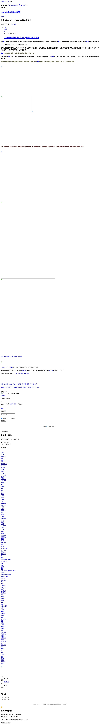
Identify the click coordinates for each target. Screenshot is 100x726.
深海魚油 (3, 542)
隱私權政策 (58, 704)
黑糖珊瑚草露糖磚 (6, 574)
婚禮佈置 (3, 587)
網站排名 (3, 580)
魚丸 (10, 384)
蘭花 (2, 557)
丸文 (36, 384)
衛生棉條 (3, 638)
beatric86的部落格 (11, 12)
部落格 (6, 29)
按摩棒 (2, 628)
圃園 (2, 656)
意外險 (2, 546)
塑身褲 (2, 660)
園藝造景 (3, 552)
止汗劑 (2, 473)
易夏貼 (34, 387)
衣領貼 (2, 452)
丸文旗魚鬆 (4, 387)
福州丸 (2, 497)
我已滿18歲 (3, 722)
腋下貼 (2, 471)
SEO (2, 581)
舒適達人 (3, 639)
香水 (2, 652)
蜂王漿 (2, 539)
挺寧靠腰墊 (4, 561)
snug (38, 387)
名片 (5, 31)
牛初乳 (2, 541)
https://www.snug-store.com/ (22, 373)
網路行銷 (3, 641)
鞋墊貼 (2, 477)
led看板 (3, 613)
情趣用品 (3, 626)
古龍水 (2, 654)
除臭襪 (11, 367)
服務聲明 (65, 704)
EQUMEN (3, 661)
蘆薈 (2, 646)
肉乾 (2, 490)
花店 (2, 583)
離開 (9, 722)
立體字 (2, 600)
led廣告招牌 (4, 606)
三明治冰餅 (4, 464)
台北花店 (3, 591)
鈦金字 (2, 611)
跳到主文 (3, 16)
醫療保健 (13, 24)
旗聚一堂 (3, 480)
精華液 (2, 648)
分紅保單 (3, 550)
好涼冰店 (3, 465)
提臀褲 (2, 663)
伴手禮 (32, 384)
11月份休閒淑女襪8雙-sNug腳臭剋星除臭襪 (21, 38)
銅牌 (2, 602)
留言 (15, 404)
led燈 (2, 608)
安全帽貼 (3, 467)
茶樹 (2, 650)
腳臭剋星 (24, 370)
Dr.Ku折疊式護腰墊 (6, 559)
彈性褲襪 (3, 619)
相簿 (5, 27)
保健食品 (3, 535)
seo (1, 643)
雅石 (2, 556)
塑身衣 (2, 658)
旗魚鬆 (6, 384)
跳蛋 (2, 630)
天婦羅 (19, 384)
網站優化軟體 (4, 576)
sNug (3, 367)
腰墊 (2, 565)
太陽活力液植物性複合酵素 (8, 571)
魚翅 (2, 501)
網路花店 (3, 585)
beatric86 (3, 395)
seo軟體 (3, 578)
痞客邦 (11, 404)
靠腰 (2, 563)
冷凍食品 (3, 499)
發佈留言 (3, 420)
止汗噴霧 (3, 475)
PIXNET (38, 704)
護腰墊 (2, 567)
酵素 (2, 544)
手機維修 (3, 634)
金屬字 (2, 604)
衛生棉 (2, 636)
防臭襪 (2, 462)
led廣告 (3, 609)
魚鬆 (2, 384)
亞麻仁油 (3, 537)
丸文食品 (10, 387)
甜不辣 (24, 384)
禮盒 (28, 384)
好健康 (2, 533)
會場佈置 (3, 589)
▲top (2, 408)
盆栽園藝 (3, 554)
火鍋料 (15, 384)
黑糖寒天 (3, 572)
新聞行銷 (3, 645)
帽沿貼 (2, 454)
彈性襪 (29, 387)
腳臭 (4, 41)
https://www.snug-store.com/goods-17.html (11, 356)
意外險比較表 (4, 548)
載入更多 (3, 411)
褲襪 (2, 617)
